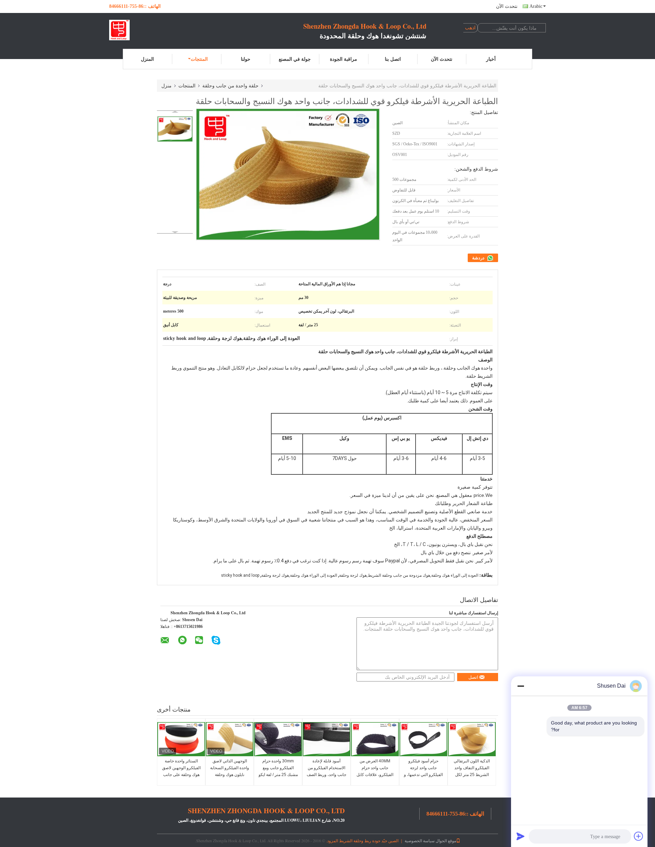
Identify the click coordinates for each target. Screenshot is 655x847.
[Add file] (638, 836)
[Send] (520, 836)
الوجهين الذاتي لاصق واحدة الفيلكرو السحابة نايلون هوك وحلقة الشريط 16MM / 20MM (229, 775)
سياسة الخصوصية (420, 840)
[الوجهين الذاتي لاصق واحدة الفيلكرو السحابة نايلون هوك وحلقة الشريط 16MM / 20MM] (229, 739)
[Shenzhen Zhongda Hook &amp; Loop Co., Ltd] (146, 30)
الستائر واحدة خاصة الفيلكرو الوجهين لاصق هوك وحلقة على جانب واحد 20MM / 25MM (181, 771)
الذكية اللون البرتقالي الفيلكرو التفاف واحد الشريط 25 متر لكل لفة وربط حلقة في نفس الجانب (472, 775)
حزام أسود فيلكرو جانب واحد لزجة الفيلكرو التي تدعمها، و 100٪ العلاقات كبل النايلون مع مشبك (423, 775)
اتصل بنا (393, 58)
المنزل (147, 58)
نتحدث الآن (507, 6)
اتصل (473, 677)
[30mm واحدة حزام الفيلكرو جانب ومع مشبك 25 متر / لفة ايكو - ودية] (278, 739)
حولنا (245, 58)
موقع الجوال (446, 840)
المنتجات (199, 58)
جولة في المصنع (295, 58)
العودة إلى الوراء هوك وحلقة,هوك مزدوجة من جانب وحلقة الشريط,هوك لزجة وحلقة (408, 575)
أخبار (491, 58)
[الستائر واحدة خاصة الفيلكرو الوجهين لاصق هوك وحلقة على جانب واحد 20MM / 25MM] (181, 739)
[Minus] (520, 686)
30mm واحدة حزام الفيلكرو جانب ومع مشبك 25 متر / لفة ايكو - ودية (278, 771)
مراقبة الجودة (343, 58)
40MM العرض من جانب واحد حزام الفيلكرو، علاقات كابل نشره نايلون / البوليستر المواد (375, 775)
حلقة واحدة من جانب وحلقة (230, 85)
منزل (166, 85)
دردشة (478, 257)
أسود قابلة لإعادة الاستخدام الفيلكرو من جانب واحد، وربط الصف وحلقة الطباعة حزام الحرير (326, 775)
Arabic (535, 6)
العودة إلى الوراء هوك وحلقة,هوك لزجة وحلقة (299, 575)
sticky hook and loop (240, 575)
